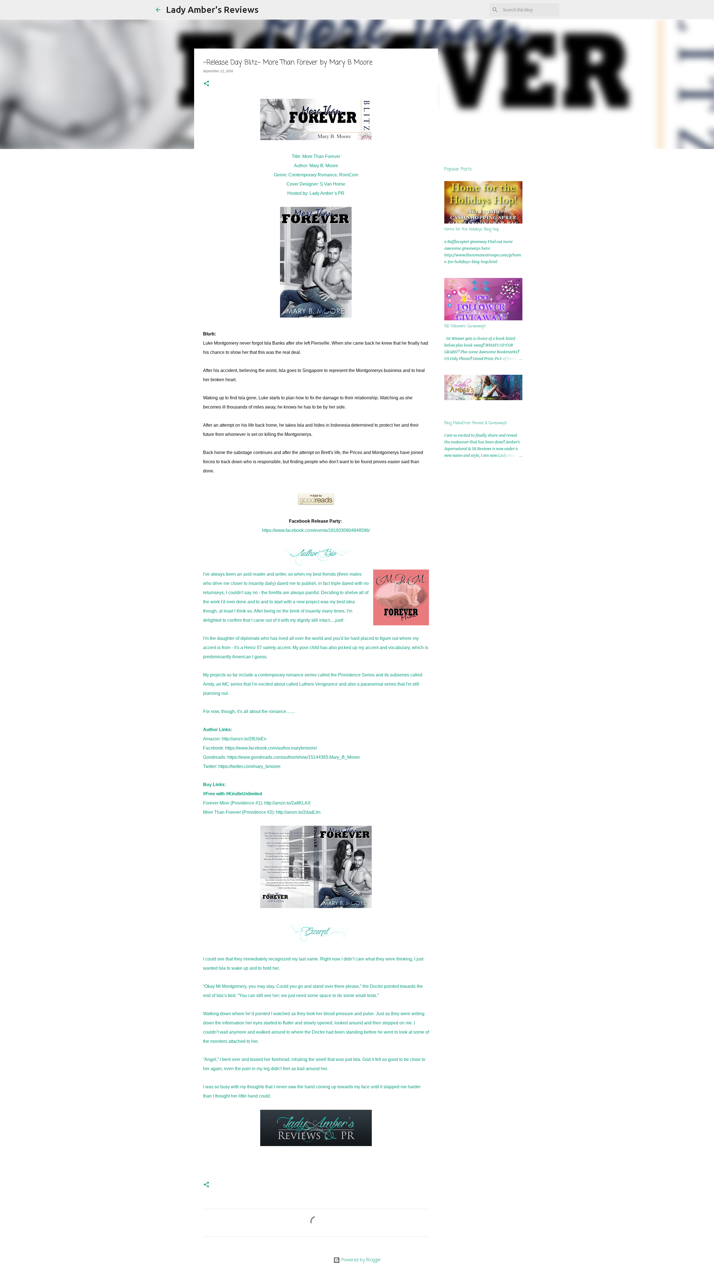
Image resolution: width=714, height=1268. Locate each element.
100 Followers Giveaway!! (465, 326)
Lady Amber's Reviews (212, 9)
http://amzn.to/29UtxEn (244, 738)
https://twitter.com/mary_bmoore (249, 766)
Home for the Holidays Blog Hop (471, 229)
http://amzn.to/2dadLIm (298, 812)
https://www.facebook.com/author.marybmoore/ (271, 748)
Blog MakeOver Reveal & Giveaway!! (475, 423)
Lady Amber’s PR (327, 193)
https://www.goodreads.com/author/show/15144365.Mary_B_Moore (293, 757)
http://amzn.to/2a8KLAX (287, 803)
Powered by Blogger (360, 1260)
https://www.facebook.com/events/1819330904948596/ (316, 530)
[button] (206, 84)
